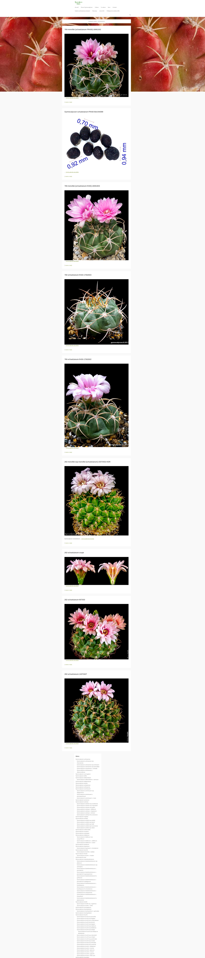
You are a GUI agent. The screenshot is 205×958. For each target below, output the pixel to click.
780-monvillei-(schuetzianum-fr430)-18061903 (82, 186)
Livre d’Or (101, 11)
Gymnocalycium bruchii (81, 914)
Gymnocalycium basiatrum (82, 844)
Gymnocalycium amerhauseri (83, 788)
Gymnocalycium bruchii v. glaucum (85, 950)
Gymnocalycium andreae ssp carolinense (87, 803)
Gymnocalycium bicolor (81, 853)
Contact (115, 7)
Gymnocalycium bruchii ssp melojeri (86, 937)
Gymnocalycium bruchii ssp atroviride (86, 916)
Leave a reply (68, 102)
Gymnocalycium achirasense (83, 759)
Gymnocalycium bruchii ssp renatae (86, 940)
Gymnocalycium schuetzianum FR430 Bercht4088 (83, 112)
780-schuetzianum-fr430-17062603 (77, 275)
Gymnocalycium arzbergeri (82, 833)
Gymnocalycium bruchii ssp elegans (86, 924)
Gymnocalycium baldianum (82, 835)
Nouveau (94, 11)
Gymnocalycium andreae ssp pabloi (86, 807)
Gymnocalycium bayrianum (82, 846)
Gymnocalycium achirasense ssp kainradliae (88, 766)
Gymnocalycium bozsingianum (83, 907)
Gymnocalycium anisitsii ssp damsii (86, 822)
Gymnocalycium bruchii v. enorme (85, 948)
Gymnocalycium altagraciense (83, 781)
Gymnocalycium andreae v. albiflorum (86, 809)
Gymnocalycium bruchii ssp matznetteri (87, 935)
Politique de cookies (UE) (113, 11)
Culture (97, 7)
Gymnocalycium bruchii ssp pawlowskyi (87, 939)
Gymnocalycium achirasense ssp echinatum (88, 764)
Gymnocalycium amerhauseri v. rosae (86, 798)
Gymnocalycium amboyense (83, 787)
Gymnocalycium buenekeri (82, 957)
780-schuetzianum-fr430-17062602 (77, 359)
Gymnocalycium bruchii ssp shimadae (86, 942)
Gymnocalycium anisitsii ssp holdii (85, 824)
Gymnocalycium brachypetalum (84, 913)
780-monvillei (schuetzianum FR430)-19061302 (82, 29)
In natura (103, 7)
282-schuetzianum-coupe (74, 553)
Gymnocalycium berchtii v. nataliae (85, 851)
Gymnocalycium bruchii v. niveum (85, 951)
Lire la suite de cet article (72, 97)
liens (109, 7)
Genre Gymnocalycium (86, 7)
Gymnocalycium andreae (82, 801)
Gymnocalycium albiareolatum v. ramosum (87, 779)
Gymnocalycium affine (81, 775)
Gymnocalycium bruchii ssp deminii (86, 922)
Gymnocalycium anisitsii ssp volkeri (86, 827)
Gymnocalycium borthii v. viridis (85, 905)
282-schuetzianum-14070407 (75, 674)
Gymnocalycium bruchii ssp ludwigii (86, 929)
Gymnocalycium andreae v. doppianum (87, 811)
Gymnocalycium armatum (82, 831)
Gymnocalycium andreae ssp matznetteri (87, 805)
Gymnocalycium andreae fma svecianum (87, 814)
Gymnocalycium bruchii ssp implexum (86, 926)
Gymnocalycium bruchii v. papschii (85, 953)
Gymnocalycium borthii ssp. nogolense (86, 903)
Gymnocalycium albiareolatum (83, 777)
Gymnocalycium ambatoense (83, 785)
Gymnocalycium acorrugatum (83, 774)
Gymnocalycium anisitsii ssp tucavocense (87, 826)
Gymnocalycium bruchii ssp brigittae (86, 918)
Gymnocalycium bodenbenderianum (85, 859)
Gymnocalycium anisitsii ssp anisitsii (86, 820)
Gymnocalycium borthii (81, 901)
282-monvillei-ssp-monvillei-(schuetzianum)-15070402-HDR (87, 462)
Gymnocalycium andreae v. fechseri (86, 813)
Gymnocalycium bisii (81, 857)
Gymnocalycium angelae (82, 816)
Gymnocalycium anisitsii (82, 818)
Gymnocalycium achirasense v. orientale (87, 768)
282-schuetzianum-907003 (74, 600)
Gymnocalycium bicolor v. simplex (85, 855)
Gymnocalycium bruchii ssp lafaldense (86, 927)
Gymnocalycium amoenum (82, 800)
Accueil (76, 7)
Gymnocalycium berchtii (82, 850)
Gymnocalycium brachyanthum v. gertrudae (88, 911)
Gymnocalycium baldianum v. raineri (86, 842)
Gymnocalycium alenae (82, 783)
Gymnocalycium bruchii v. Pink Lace (86, 955)
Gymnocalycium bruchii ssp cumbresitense (87, 920)
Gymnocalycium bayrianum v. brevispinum (87, 848)
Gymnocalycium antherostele (83, 829)
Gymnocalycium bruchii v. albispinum (86, 946)
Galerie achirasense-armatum (82, 11)
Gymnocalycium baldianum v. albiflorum (87, 840)
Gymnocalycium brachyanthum (83, 909)
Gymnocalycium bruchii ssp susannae (86, 944)
